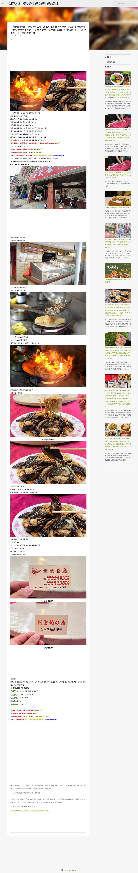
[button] (11, 39)
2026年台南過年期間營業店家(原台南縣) (117, 207)
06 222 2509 (24, 698)
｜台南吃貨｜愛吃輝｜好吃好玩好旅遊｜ (32, 3)
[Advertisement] (48, 57)
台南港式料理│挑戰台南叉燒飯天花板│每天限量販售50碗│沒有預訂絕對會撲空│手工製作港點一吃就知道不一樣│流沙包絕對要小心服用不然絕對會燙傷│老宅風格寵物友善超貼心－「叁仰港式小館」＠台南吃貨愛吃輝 (118, 92)
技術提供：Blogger (70, 870)
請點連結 (39, 152)
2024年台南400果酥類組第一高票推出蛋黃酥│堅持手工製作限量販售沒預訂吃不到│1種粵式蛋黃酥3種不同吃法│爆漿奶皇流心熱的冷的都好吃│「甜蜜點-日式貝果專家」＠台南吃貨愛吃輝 (118, 353)
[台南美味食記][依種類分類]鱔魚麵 (39, 810)
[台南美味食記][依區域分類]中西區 (19, 810)
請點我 (58, 143)
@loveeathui (47, 716)
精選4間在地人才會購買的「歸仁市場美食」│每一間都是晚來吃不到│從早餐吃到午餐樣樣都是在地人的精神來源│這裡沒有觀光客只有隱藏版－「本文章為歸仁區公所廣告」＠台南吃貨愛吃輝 (118, 444)
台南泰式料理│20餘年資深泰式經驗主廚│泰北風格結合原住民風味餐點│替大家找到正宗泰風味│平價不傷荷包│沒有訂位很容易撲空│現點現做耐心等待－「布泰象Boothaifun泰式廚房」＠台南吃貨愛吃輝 (118, 310)
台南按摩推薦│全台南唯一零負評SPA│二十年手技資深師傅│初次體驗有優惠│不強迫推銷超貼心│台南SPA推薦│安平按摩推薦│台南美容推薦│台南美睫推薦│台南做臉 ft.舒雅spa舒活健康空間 (118, 135)
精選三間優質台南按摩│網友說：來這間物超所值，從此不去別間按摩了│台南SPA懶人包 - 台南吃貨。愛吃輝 (118, 174)
